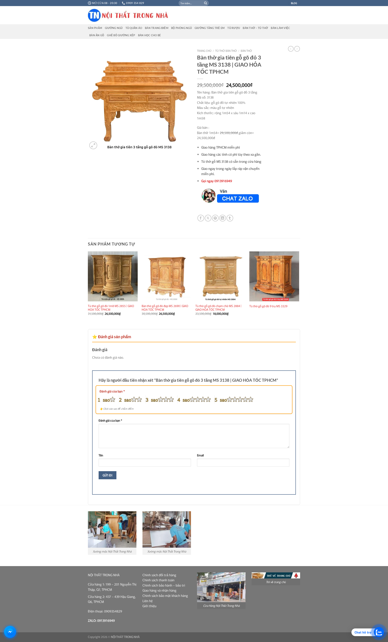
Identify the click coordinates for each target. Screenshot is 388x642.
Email (200, 455)
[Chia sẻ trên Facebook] (200, 218)
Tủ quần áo (133, 28)
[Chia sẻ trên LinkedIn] (222, 218)
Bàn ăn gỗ (96, 35)
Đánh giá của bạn (112, 391)
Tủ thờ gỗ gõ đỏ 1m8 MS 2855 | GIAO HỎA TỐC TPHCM (111, 307)
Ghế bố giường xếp (121, 35)
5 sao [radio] (221, 399)
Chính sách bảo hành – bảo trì (163, 585)
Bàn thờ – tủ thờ (255, 28)
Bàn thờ (246, 51)
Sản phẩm (95, 28)
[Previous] (88, 287)
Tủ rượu (233, 28)
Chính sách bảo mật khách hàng (165, 595)
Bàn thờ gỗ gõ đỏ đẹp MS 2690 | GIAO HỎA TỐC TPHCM (165, 307)
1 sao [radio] (104, 399)
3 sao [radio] (152, 399)
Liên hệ (147, 600)
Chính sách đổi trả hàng (159, 574)
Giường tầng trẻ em (210, 28)
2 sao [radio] (125, 399)
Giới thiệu (149, 605)
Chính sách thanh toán (158, 579)
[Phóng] (93, 145)
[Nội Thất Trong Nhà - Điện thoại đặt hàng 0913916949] (158, 15)
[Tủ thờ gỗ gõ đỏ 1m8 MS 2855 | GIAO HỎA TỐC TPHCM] (113, 276)
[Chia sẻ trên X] (208, 218)
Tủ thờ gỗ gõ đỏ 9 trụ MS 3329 (268, 306)
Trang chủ (204, 51)
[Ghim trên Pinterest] (215, 218)
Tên (101, 455)
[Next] (299, 287)
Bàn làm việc (280, 28)
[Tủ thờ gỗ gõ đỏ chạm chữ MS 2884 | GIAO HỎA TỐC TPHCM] (220, 276)
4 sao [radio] (183, 399)
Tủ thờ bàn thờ (226, 51)
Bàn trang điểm (156, 28)
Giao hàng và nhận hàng (159, 590)
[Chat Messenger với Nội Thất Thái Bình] (10, 632)
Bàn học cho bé (149, 35)
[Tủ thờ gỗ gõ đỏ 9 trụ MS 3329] (274, 276)
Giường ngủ (114, 28)
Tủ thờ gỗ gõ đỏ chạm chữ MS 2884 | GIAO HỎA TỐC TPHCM (218, 307)
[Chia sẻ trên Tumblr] (230, 218)
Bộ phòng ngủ (181, 28)
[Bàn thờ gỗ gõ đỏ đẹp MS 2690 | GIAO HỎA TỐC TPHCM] (167, 276)
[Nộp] (205, 3)
